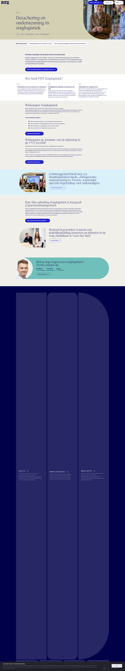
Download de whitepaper (33, 133)
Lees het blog (54, 240)
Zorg (37, 34)
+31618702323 (60, 270)
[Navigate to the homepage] (5, 2)
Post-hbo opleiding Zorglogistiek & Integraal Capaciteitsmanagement (70, 43)
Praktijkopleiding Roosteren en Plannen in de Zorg (40, 43)
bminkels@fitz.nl (50, 270)
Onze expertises (29, 34)
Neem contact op (94, 2)
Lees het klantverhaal (56, 187)
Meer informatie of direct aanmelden (36, 220)
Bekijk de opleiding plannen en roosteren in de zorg (40, 69)
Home (22, 34)
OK (117, 665)
